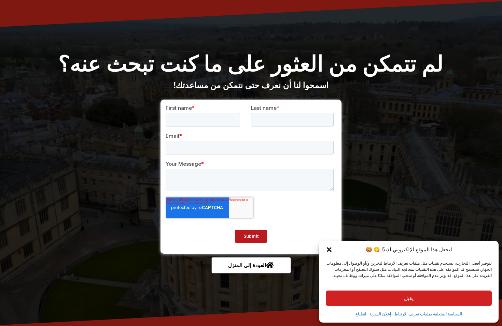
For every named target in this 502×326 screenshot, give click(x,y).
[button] (329, 249)
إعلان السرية (380, 313)
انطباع (360, 313)
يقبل (409, 298)
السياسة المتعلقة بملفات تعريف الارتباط (428, 313)
